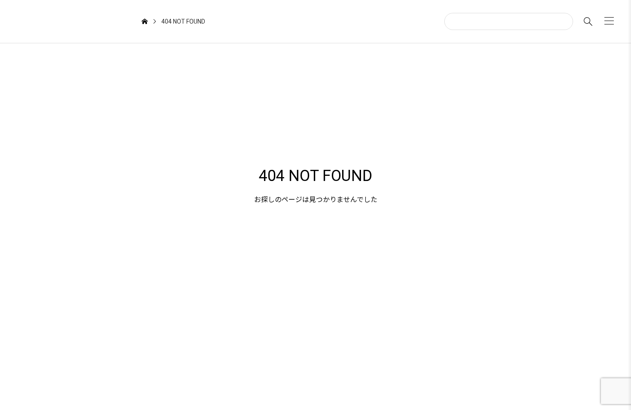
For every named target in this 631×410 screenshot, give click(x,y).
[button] (609, 21)
